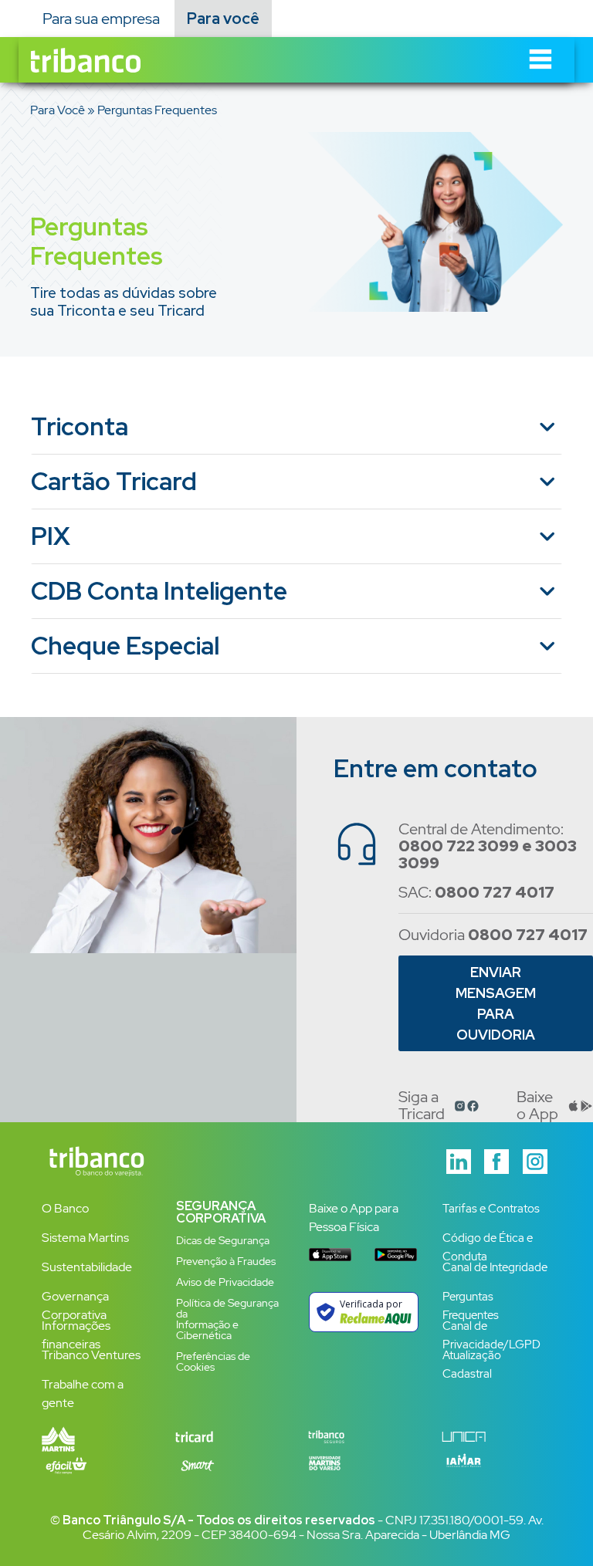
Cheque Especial (125, 645)
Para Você (57, 110)
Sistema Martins (85, 1237)
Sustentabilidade (87, 1267)
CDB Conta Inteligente (159, 590)
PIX (50, 536)
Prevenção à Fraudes (226, 1261)
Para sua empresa (101, 18)
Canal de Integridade (494, 1267)
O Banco (65, 1208)
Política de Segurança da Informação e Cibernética (227, 1319)
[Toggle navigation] (540, 59)
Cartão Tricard (114, 481)
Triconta (79, 426)
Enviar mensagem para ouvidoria (496, 1003)
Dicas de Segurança (222, 1240)
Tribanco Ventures (91, 1355)
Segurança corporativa (221, 1212)
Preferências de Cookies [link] (213, 1361)
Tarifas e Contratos (491, 1208)
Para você (223, 18)
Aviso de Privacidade (225, 1282)
